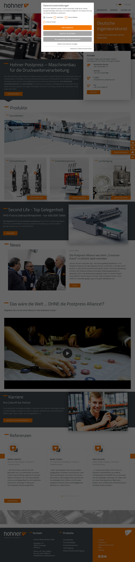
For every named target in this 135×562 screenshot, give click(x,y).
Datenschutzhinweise (85, 48)
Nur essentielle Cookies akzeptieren (67, 39)
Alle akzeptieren (67, 27)
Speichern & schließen (67, 33)
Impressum (73, 48)
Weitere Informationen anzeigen (67, 44)
